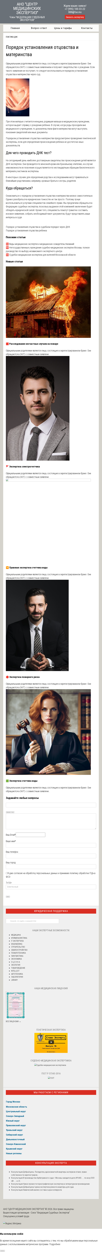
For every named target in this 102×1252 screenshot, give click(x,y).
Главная (15, 28)
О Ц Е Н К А (15, 962)
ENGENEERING (16, 944)
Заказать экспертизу (75, 17)
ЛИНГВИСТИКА (17, 956)
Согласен (2, 1250)
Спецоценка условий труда (16, 1216)
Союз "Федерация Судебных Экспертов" (50, 1212)
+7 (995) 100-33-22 (75, 9)
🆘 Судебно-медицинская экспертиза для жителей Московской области (41, 254)
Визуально (8, 812)
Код (12, 812)
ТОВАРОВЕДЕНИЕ (18, 968)
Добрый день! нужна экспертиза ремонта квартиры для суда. (48, 1187)
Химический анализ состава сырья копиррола (42, 1190)
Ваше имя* (11, 841)
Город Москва (13, 1101)
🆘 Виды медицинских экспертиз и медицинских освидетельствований (40, 244)
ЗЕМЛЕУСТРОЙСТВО (19, 950)
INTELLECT (15, 971)
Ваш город (11, 862)
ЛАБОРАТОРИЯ (17, 977)
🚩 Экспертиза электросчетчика (23, 466)
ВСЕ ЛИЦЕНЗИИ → (13, 1021)
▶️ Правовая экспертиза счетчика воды (27, 567)
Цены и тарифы (63, 28)
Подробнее (54, 1244)
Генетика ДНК (11, 37)
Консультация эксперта (51, 1162)
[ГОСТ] (51, 1078)
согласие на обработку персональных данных (36, 873)
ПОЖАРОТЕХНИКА (18, 953)
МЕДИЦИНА (16, 935)
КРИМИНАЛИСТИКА (19, 938)
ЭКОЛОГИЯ (15, 965)
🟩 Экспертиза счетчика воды (21, 780)
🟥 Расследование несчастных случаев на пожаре (32, 343)
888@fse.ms (75, 12)
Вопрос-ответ (39, 28)
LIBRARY (14, 980)
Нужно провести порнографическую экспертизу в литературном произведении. (56, 1184)
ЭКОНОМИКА (16, 959)
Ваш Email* (11, 834)
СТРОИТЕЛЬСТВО (18, 947)
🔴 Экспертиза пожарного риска (23, 677)
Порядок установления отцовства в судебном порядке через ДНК (38, 227)
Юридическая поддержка (51, 911)
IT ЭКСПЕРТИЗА (17, 941)
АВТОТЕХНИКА (17, 974)
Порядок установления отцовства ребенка (26, 230)
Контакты (87, 28)
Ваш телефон (12, 851)
